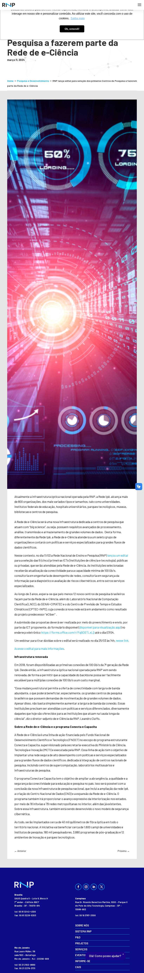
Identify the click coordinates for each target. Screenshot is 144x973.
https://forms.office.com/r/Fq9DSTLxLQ (67, 632)
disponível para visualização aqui (100, 627)
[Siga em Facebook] (78, 887)
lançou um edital (117, 555)
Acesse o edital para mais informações (39, 648)
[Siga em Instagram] (86, 887)
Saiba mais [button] (78, 18)
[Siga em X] (101, 887)
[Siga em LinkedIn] (94, 887)
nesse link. (122, 640)
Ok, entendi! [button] (72, 28)
